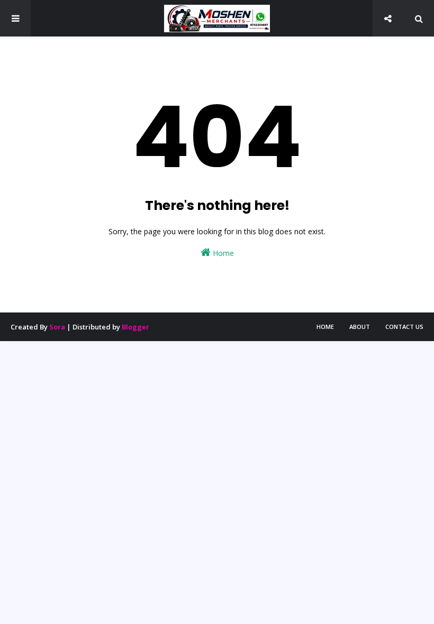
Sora (57, 327)
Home (222, 253)
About (359, 327)
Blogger (135, 327)
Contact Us (404, 327)
